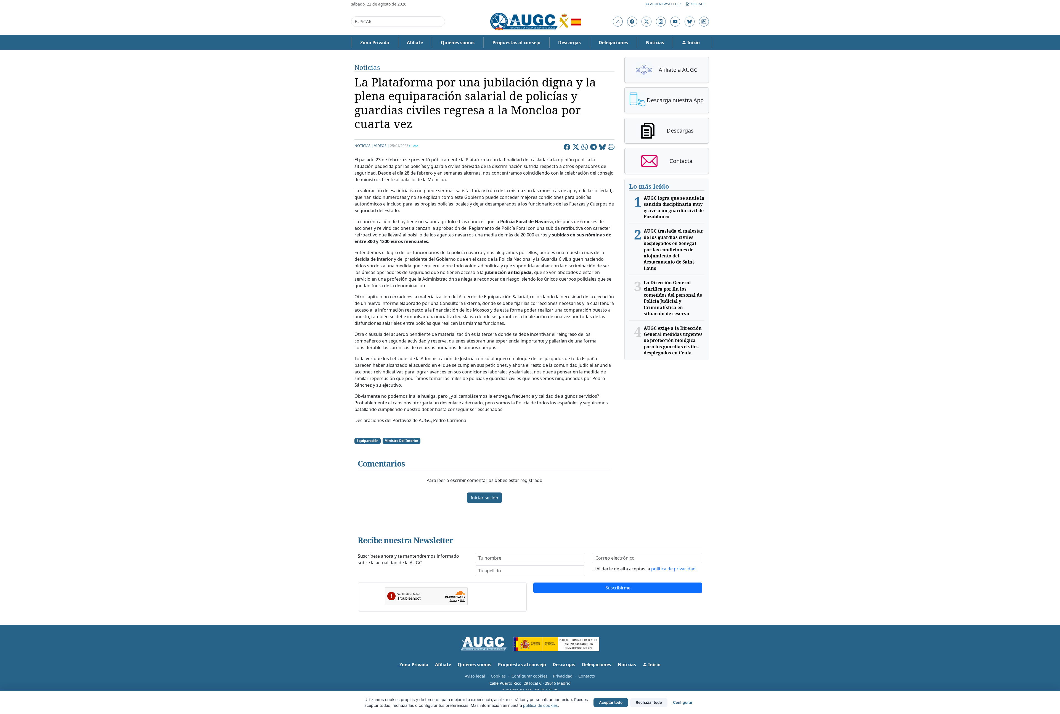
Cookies (498, 676)
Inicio (693, 42)
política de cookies (540, 705)
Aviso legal (475, 676)
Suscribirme (617, 588)
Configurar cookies (529, 676)
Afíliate (697, 3)
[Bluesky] (602, 148)
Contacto (586, 676)
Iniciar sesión (484, 498)
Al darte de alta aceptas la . (647, 569)
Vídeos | (381, 145)
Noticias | (363, 145)
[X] (576, 148)
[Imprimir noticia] (611, 148)
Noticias (655, 42)
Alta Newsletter (665, 3)
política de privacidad (673, 569)
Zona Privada (374, 42)
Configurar (682, 702)
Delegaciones (613, 42)
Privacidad (563, 676)
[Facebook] (567, 148)
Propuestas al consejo (516, 42)
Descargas (569, 42)
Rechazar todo (649, 702)
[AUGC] (487, 643)
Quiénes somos (458, 42)
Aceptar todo (610, 702)
